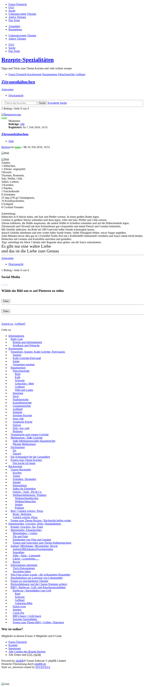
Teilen (6, 301)
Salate (16, 361)
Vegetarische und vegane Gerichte (30, 434)
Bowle (16, 561)
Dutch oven (19, 606)
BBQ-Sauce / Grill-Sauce (27, 615)
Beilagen (18, 431)
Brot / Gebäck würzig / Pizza (27, 510)
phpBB (20, 660)
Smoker (17, 609)
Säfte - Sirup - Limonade (26, 555)
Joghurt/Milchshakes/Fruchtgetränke (33, 549)
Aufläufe (18, 409)
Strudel (17, 482)
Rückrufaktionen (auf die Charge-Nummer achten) (39, 584)
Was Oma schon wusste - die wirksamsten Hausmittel (40, 574)
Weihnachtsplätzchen (26, 498)
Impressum (14, 648)
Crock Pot (18, 612)
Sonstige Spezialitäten (25, 619)
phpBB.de (40, 663)
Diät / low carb (21, 428)
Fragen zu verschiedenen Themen (29, 580)
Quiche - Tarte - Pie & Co (27, 491)
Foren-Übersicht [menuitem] (17, 4)
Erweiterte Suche (57, 102)
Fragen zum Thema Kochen (26, 459)
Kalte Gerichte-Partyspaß (27, 358)
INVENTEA (43, 667)
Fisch (16, 396)
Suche (42, 103)
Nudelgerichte (20, 399)
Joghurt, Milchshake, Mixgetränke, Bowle (34, 545)
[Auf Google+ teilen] (4, 283)
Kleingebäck (20, 485)
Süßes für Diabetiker (24, 488)
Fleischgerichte (21, 370)
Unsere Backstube (21, 469)
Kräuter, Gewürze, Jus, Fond (27, 526)
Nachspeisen (18, 447)
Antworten (7, 89)
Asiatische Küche (22, 421)
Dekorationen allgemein (24, 565)
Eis (14, 450)
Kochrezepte (15, 348)
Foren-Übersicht (17, 641)
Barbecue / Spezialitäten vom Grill (32, 590)
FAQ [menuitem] (11, 7)
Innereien (18, 393)
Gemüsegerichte (22, 405)
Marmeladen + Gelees (25, 533)
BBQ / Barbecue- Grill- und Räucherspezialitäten (38, 587)
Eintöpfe (17, 412)
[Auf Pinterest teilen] (7, 283)
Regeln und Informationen (27, 342)
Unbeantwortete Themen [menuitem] (22, 13)
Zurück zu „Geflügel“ (13, 323)
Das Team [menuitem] (14, 20)
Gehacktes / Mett (24, 383)
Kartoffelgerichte (22, 402)
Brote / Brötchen (22, 514)
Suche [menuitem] (11, 10)
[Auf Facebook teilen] (1, 283)
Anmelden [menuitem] (14, 26)
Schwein (20, 380)
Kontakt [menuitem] (13, 645)
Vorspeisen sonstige (24, 364)
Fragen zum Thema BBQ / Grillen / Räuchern (38, 622)
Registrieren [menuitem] (15, 29)
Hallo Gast (17, 338)
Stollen (19, 504)
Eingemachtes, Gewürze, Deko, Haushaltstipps (34, 523)
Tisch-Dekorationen (24, 568)
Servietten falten (22, 571)
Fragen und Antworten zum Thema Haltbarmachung (42, 542)
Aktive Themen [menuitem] (17, 17)
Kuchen (17, 472)
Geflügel (20, 386)
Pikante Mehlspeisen (24, 444)
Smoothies (18, 552)
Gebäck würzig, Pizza (25, 517)
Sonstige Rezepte (22, 415)
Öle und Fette (20, 536)
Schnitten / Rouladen (24, 479)
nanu (4, 117)
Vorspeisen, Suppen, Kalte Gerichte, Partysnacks (38, 351)
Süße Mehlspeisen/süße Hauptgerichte (34, 440)
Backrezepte (15, 466)
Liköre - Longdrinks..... (26, 558)
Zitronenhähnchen (18, 82)
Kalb (17, 377)
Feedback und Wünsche (26, 345)
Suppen (17, 354)
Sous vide (18, 418)
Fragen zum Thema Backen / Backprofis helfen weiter (41, 520)
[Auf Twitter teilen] (3, 283)
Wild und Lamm (24, 389)
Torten (16, 475)
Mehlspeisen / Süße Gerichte (27, 437)
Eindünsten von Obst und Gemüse (32, 539)
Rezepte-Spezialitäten (27, 59)
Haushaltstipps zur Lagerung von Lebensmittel (37, 577)
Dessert (17, 453)
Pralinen (19, 507)
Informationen (16, 335)
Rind (17, 374)
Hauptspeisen (18, 367)
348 (22, 124)
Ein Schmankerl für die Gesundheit (30, 456)
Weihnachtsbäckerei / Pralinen (29, 495)
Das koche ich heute (24, 463)
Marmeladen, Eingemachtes (26, 530)
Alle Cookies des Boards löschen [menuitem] (26, 651)
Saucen (17, 424)
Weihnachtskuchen (25, 501)
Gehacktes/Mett (23, 603)
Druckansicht (15, 95)
